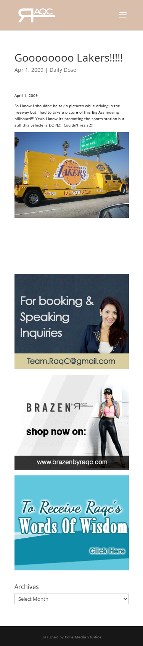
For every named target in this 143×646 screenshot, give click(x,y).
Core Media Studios (83, 637)
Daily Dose (63, 69)
